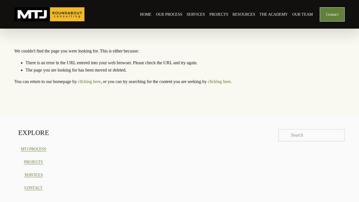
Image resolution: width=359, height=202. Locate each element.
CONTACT (33, 187)
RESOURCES (244, 14)
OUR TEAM (302, 14)
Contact (332, 14)
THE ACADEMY (273, 14)
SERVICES (196, 14)
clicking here (89, 81)
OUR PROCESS (169, 14)
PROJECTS (219, 14)
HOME (145, 14)
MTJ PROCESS (33, 149)
